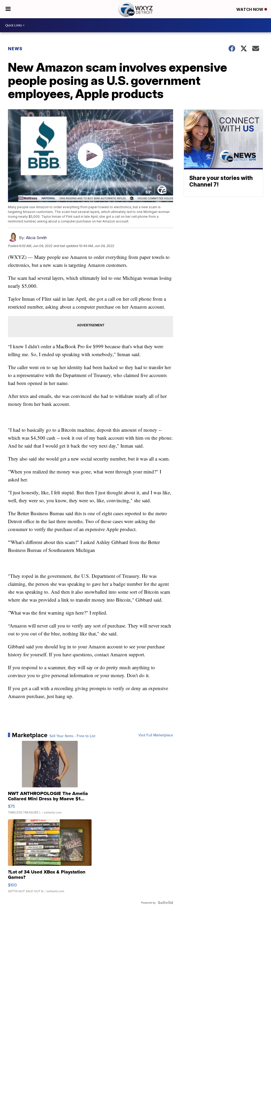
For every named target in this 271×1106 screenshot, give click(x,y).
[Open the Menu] (8, 9)
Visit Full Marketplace (155, 735)
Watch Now (250, 9)
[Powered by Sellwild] (165, 902)
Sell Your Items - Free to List (72, 736)
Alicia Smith (36, 237)
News (15, 48)
